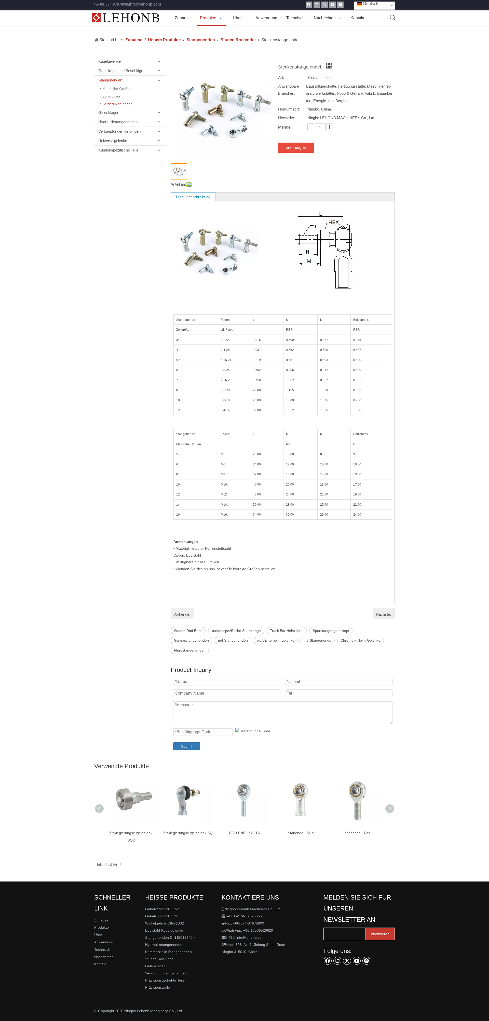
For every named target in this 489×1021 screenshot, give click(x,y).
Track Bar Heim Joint (287, 631)
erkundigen (296, 147)
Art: (281, 77)
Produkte (101, 927)
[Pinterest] (340, 5)
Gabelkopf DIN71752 (162, 909)
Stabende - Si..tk (301, 833)
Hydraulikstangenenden (118, 122)
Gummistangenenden (191, 640)
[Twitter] (324, 5)
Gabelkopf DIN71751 (162, 916)
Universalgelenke (112, 141)
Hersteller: (286, 118)
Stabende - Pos (357, 833)
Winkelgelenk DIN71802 (164, 923)
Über (98, 935)
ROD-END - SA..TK (244, 833)
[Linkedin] (317, 5)
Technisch (102, 949)
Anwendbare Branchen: (288, 90)
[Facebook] (309, 5)
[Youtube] (332, 5)
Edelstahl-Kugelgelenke (164, 930)
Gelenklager (108, 112)
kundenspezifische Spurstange (236, 631)
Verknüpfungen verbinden (119, 131)
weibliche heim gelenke (275, 640)
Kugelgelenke (109, 61)
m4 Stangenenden (233, 640)
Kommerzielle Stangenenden (168, 952)
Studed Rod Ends (188, 631)
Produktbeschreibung (193, 197)
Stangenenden (110, 80)
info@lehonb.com (145, 4)
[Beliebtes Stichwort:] (392, 17)
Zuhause (101, 920)
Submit (186, 746)
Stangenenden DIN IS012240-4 (170, 937)
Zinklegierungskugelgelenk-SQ (188, 833)
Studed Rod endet (117, 104)
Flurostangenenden (190, 650)
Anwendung (103, 942)
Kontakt (100, 964)
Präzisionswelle (157, 987)
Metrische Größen (117, 89)
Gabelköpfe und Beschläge (120, 70)
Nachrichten (104, 957)
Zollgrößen (111, 96)
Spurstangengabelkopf (331, 631)
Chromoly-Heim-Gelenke (361, 640)
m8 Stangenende (317, 640)
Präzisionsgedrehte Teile (165, 980)
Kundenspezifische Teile (118, 150)
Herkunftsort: (289, 109)
